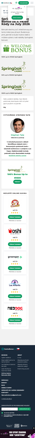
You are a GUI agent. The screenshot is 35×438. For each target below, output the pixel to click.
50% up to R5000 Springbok (11, 75)
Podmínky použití (23, 369)
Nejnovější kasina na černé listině (8, 361)
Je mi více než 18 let (9, 412)
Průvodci (4, 380)
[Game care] (24, 426)
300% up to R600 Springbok (11, 93)
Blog (3, 385)
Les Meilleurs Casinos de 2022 (8, 365)
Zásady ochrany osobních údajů (23, 365)
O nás (19, 357)
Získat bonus (17, 17)
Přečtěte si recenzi (15, 220)
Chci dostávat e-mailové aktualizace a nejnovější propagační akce (16, 415)
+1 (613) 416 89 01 (6, 399)
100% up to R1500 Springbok (11, 57)
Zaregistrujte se (24, 409)
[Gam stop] (16, 426)
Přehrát (17, 181)
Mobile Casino (6, 387)
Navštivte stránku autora (17, 155)
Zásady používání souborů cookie (23, 361)
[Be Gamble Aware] (9, 425)
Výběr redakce (6, 357)
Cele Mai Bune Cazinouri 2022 (6, 369)
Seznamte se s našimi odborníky (12, 390)
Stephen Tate (17, 135)
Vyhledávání (23, 3)
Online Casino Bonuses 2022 (6, 374)
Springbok (6, 12)
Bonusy (4, 382)
